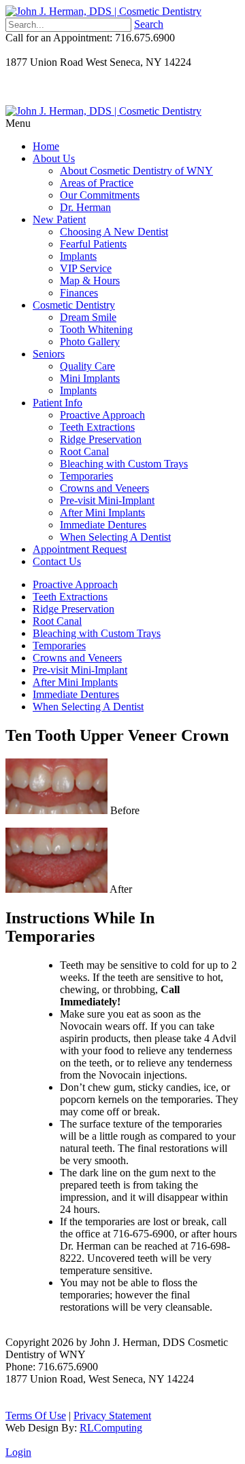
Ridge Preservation (101, 439)
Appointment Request (80, 549)
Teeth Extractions (97, 427)
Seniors (49, 354)
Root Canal (84, 451)
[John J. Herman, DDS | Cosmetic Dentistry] (103, 11)
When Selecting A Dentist (115, 537)
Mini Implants (90, 378)
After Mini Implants (102, 512)
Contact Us (57, 561)
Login (18, 1452)
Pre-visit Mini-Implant (107, 500)
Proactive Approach (102, 415)
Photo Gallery (90, 341)
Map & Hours (90, 280)
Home (46, 146)
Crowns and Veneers (104, 488)
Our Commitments (100, 195)
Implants (78, 256)
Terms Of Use (35, 1415)
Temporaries (86, 476)
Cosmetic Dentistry (74, 305)
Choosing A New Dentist (114, 231)
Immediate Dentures (103, 525)
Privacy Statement (112, 1415)
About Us (54, 158)
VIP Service (86, 268)
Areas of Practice (96, 183)
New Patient (59, 219)
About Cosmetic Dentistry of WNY (136, 170)
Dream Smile (88, 317)
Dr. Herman (85, 207)
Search (148, 24)
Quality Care (87, 366)
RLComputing (111, 1427)
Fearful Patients (93, 244)
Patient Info (57, 402)
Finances (79, 292)
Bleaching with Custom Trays (124, 463)
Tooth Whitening (96, 329)
